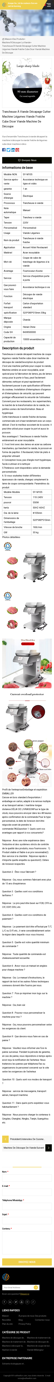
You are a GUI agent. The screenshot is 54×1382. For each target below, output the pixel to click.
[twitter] (16, 1302)
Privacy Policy (25, 1324)
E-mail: (6, 1186)
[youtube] (21, 1302)
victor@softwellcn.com (27, 1378)
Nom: (5, 1172)
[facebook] (4, 1302)
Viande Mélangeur (35, 1350)
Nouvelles (6, 1320)
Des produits (18, 39)
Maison (8, 39)
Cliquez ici (24, 1294)
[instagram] (27, 1302)
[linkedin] (10, 1302)
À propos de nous (26, 1316)
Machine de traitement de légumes (39, 1338)
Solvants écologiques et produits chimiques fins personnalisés (13, 1364)
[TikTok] (33, 1302)
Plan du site (7, 1324)
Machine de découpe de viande (38, 1342)
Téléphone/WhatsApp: (13, 1200)
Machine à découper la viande (16, 42)
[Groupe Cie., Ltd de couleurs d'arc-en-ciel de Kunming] (16, 1277)
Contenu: (7, 1229)
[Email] (36, 1287)
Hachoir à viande (9, 1350)
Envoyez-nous (29, 160)
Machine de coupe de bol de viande (38, 1346)
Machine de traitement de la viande (14, 1342)
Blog (21, 1320)
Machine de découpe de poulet (13, 1338)
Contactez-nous (42, 1320)
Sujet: (5, 1214)
